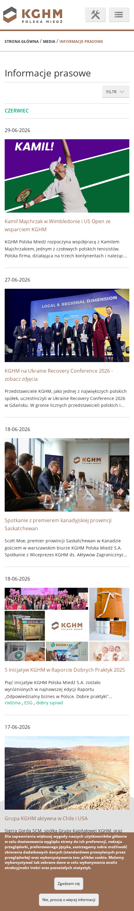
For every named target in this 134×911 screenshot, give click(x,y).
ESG (28, 703)
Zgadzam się (69, 883)
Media (49, 41)
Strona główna (22, 41)
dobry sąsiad (49, 703)
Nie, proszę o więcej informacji (68, 899)
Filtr (111, 91)
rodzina (13, 703)
